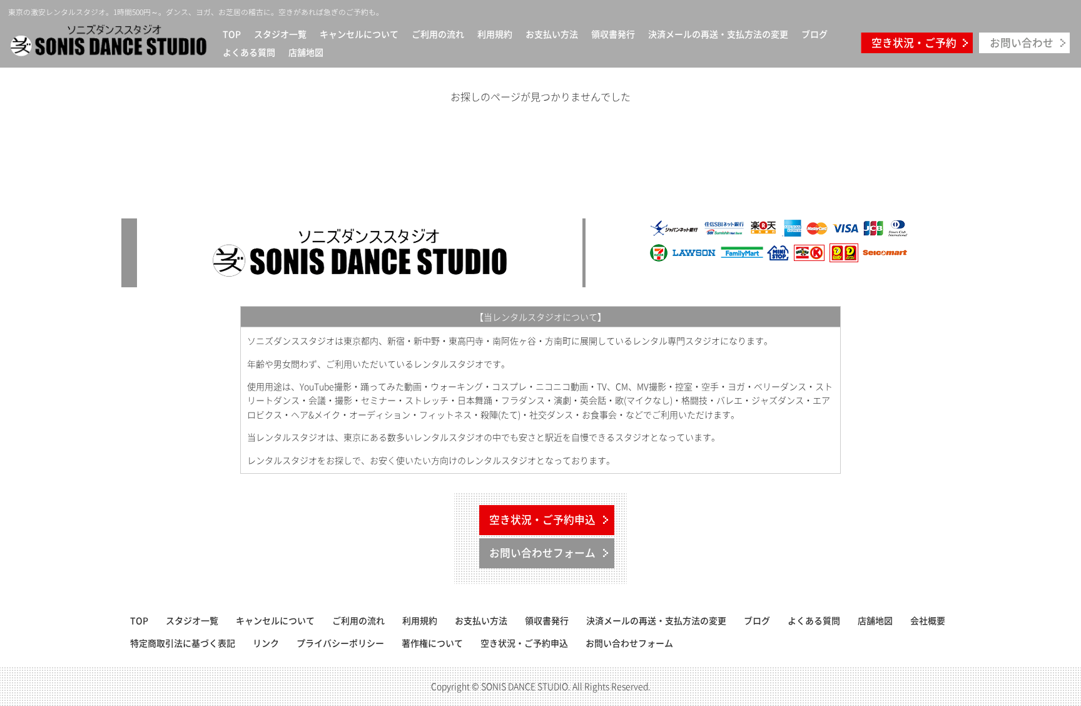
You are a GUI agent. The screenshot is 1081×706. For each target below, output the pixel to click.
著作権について (432, 643)
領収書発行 (613, 34)
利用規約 (494, 34)
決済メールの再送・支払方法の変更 (718, 34)
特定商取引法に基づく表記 (182, 643)
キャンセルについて (359, 34)
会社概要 (927, 620)
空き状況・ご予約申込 (542, 519)
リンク (266, 643)
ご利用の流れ (438, 34)
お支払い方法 (551, 34)
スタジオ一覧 (280, 34)
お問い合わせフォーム (542, 552)
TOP (232, 34)
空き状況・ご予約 (914, 42)
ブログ (814, 34)
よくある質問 (249, 52)
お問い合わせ (1021, 42)
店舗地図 (305, 52)
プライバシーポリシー (340, 643)
